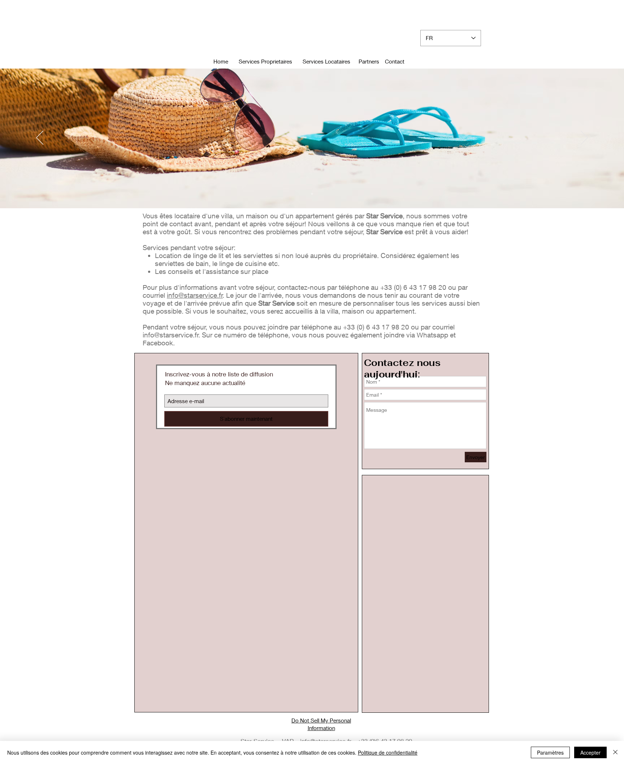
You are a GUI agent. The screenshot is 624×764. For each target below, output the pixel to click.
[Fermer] (615, 752)
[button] (394, 61)
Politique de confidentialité (387, 752)
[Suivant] (584, 138)
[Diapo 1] (312, 194)
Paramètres (550, 752)
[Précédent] (39, 138)
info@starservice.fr (195, 295)
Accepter (590, 752)
